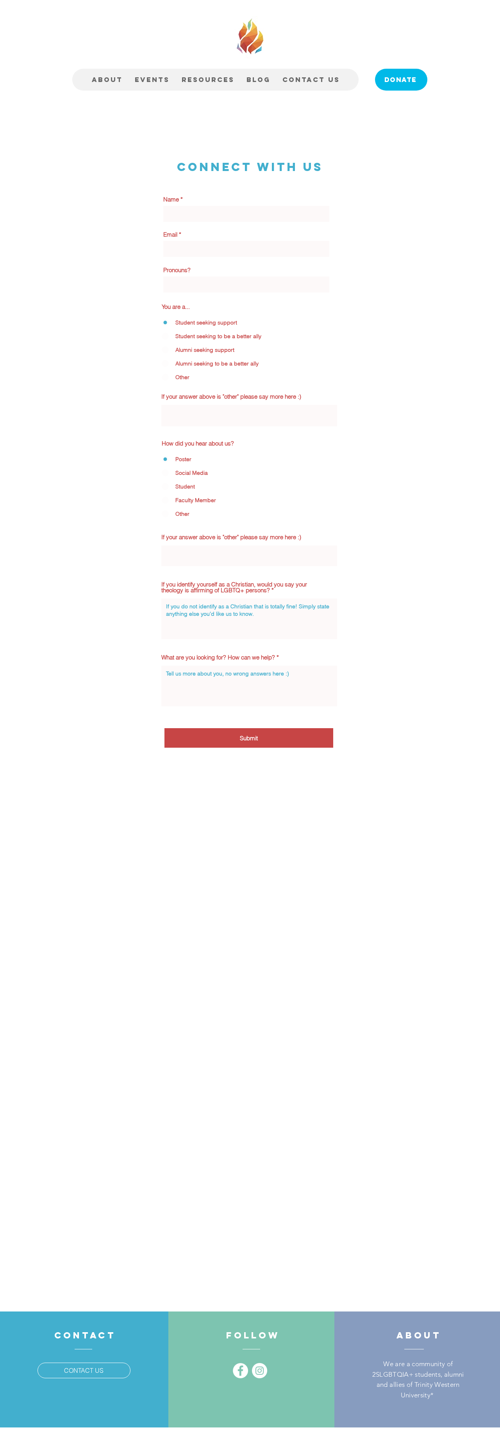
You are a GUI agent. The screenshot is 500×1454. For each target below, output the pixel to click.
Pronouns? (177, 270)
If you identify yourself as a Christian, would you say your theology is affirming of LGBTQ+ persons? (234, 587)
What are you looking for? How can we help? (218, 657)
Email (170, 234)
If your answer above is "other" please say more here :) (231, 396)
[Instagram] (259, 1370)
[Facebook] (240, 1370)
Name (171, 199)
